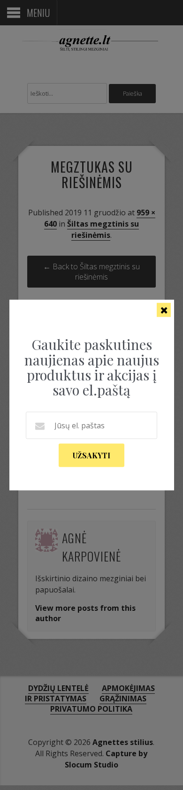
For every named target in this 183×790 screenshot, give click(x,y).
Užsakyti (91, 455)
